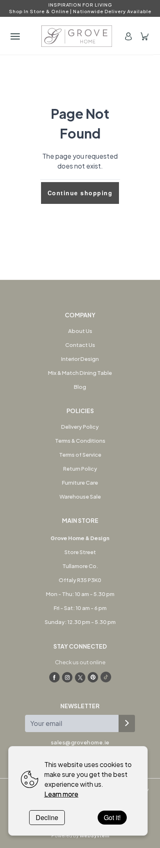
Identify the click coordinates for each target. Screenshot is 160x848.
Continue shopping (80, 193)
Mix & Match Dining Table (80, 373)
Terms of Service (80, 454)
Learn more (61, 794)
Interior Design (80, 359)
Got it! (112, 817)
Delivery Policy (80, 426)
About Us (80, 331)
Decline (47, 817)
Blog (80, 387)
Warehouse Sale (80, 496)
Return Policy (80, 468)
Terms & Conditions (80, 440)
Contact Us (80, 345)
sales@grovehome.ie (80, 742)
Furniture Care (80, 482)
